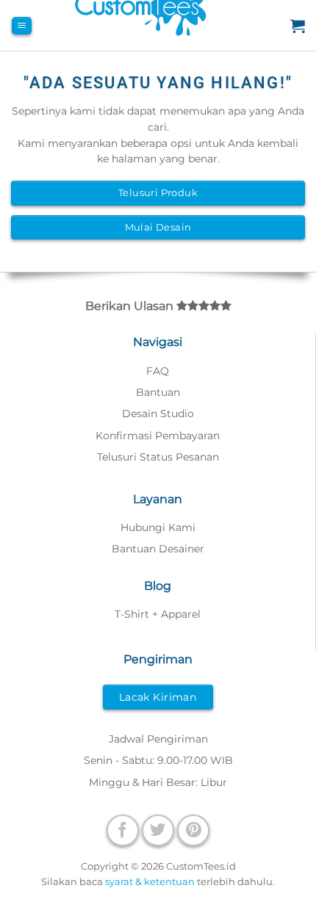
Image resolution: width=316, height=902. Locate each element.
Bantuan (158, 392)
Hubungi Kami (158, 527)
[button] (22, 26)
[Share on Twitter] (158, 830)
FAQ (157, 371)
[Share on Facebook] (123, 830)
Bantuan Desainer (158, 548)
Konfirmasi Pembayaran (158, 435)
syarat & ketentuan (150, 881)
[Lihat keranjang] (297, 26)
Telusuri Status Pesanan (158, 456)
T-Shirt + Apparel (158, 614)
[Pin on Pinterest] (193, 830)
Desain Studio (158, 413)
